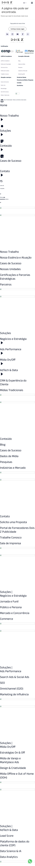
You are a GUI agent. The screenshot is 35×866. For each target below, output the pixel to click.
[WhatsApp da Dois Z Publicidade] (28, 34)
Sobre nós (3, 85)
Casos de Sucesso (5, 81)
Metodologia (3, 88)
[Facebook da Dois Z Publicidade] (22, 34)
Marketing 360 (21, 74)
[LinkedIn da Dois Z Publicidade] (7, 34)
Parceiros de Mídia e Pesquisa (25, 80)
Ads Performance (5, 91)
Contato (19, 82)
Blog (19, 60)
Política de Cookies (5, 70)
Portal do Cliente (21, 77)
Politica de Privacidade (6, 64)
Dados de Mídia (21, 64)
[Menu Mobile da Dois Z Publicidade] (32, 3)
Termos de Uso (4, 67)
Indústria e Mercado (22, 70)
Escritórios (20, 85)
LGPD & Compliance (5, 60)
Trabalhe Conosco (5, 74)
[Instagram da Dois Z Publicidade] (12, 34)
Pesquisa (20, 67)
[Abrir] (25, 3)
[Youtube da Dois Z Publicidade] (17, 34)
